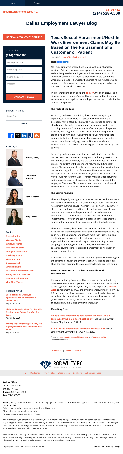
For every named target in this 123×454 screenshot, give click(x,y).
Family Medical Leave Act (18, 274)
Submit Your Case (93, 373)
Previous (56, 350)
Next (78, 350)
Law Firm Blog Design (106, 446)
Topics (37, 3)
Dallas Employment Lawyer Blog (20, 12)
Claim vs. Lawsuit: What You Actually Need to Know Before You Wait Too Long (24, 312)
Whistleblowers (13, 266)
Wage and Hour (13, 259)
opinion (90, 92)
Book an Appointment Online (24, 37)
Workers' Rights (99, 337)
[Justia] (30, 135)
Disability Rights (14, 255)
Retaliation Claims (15, 247)
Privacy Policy (49, 373)
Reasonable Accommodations (20, 270)
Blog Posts (77, 373)
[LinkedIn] (24, 135)
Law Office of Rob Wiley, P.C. (106, 12)
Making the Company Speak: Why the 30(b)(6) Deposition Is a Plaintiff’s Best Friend (24, 326)
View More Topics (14, 282)
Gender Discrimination (17, 278)
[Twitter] (18, 135)
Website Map (64, 373)
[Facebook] (11, 135)
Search (24, 123)
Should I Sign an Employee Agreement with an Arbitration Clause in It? (21, 297)
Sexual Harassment (80, 337)
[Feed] (37, 135)
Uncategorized (13, 263)
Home (12, 3)
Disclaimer (35, 373)
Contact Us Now (24, 97)
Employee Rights (14, 243)
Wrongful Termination (16, 251)
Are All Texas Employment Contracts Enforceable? (78, 328)
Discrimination (65, 337)
